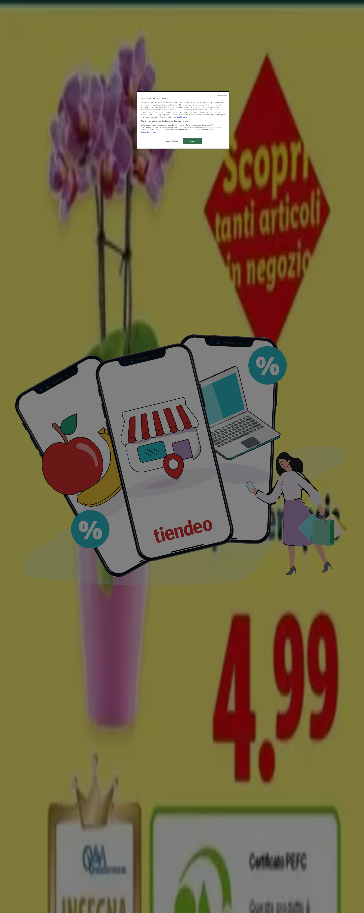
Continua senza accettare (217, 95)
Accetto (193, 141)
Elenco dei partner (148, 132)
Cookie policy (182, 117)
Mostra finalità (172, 141)
